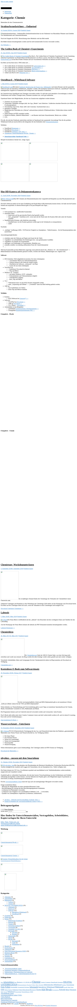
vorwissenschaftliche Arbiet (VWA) (11, 995)
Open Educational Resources (27, 990)
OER (2, 990)
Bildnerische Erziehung (15, 920)
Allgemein (8, 897)
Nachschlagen (9, 948)
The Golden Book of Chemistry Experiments (22, 49)
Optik (13, 943)
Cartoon (10, 902)
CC (23, 982)
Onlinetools (8, 949)
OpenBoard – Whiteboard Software (18, 80)
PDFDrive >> (36, 69)
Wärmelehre (15, 944)
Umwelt (5, 991)
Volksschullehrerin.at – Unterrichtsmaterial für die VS (20, 974)
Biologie (10, 922)
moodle (65, 987)
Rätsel (68, 990)
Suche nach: (4, 811)
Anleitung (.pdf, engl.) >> (19, 131)
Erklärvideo (8, 917)
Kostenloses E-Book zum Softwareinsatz (20, 669)
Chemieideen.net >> (7, 665)
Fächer (7, 919)
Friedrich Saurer (25, 30)
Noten (72, 987)
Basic (15, 982)
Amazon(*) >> (24, 298)
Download (29, 984)
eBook (37, 984)
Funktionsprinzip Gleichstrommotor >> (27, 308)
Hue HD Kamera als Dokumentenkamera (21, 191)
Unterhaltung (8, 958)
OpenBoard (15, 914)
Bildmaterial (8, 900)
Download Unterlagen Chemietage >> (12, 608)
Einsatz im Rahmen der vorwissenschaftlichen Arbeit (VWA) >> (24, 801)
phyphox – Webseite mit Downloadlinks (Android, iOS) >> (22, 800)
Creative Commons (46, 982)
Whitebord (11, 992)
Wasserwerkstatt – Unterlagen (15, 724)
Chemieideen (7, 632)
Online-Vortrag (8, 990)
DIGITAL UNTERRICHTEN (14, 905)
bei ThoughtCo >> (37, 67)
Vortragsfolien (9, 961)
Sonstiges (7, 956)
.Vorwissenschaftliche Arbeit (13, 968)
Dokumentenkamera (52, 122)
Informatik (11, 931)
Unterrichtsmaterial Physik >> (9, 842)
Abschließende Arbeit (7, 993)
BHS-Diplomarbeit (6, 998)
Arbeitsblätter (8, 898)
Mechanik (15, 941)
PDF (43, 989)
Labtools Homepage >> (8, 628)
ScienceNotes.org (6, 59)
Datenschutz (8, 13)
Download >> (16, 130)
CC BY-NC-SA (28, 982)
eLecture (41, 985)
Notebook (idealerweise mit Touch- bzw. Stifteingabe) (35, 87)
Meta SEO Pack (39, 1005)
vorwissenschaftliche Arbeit (13, 781)
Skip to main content (7, 1)
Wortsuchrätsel (18, 991)
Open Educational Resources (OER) (15, 951)
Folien (7, 987)
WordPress (29, 1003)
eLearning (8, 915)
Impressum (8, 11)
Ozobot (38, 990)
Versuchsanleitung (10, 959)
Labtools (5, 612)
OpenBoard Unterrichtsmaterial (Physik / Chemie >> (20, 133)
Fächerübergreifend (14, 926)
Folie (3, 987)
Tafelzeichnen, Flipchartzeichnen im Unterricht (18, 972)
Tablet (2, 991)
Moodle (7, 946)
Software (11, 910)
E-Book (33, 984)
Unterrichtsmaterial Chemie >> (10, 855)
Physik (10, 939)
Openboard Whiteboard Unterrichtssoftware (14, 1002)
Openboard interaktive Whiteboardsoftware (17, 970)
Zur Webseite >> (6, 45)
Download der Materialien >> (9, 751)
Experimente (70, 985)
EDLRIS (14, 932)
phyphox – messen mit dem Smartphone (20, 758)
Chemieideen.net (32, 655)
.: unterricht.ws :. (6, 5)
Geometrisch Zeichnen (23, 987)
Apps (2, 982)
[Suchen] (27, 811)
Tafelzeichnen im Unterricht (9, 1000)
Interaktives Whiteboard (19, 912)
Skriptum (73, 990)
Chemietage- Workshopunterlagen (17, 564)
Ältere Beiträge (8, 809)
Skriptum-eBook (9, 953)
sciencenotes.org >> (40, 66)
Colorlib (16, 1003)
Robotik (14, 934)
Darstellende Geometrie (57, 982)
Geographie (11, 927)
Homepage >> (16, 128)
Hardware (11, 909)
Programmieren (55, 989)
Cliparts (10, 904)
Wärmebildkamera (26, 991)
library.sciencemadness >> (39, 71)
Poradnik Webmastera (51, 1005)
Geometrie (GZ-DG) (14, 929)
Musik (10, 937)
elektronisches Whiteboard (53, 985)
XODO (31, 991)
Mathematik (11, 936)
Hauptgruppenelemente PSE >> (25, 310)
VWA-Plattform (5, 997)
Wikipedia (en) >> (24, 72)
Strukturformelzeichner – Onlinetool (18, 26)
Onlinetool (15, 990)
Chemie (10, 924)
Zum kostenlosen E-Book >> (9, 720)
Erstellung (64, 984)
